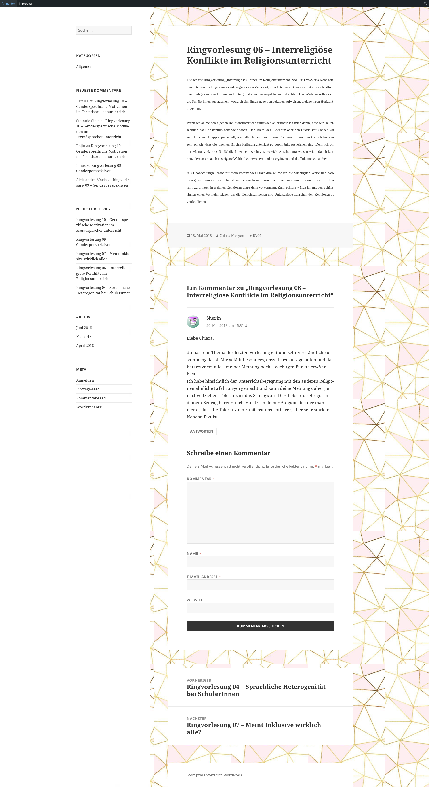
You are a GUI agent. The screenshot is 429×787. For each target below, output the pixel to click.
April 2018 (85, 345)
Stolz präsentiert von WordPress (214, 775)
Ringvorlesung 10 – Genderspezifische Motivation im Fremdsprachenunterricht (101, 106)
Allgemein (85, 66)
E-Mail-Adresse (204, 576)
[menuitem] (425, 3)
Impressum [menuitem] (26, 3)
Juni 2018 (84, 327)
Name (194, 553)
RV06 (257, 235)
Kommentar (201, 478)
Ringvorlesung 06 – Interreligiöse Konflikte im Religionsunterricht (100, 273)
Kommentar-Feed (91, 398)
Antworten (201, 431)
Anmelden (85, 380)
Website (195, 600)
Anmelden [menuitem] (9, 3)
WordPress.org (89, 407)
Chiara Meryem (232, 235)
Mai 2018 (84, 336)
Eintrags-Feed (88, 389)
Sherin (213, 318)
